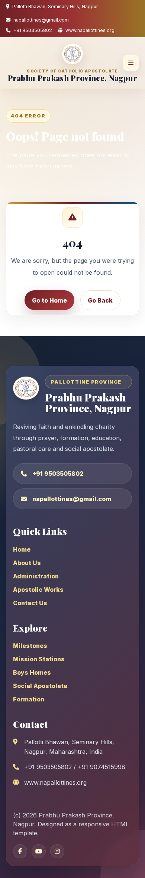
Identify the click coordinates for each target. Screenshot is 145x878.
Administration (36, 576)
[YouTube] (39, 851)
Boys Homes (32, 672)
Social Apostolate (40, 686)
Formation (28, 699)
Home (21, 549)
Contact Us (30, 603)
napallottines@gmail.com (71, 499)
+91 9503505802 (58, 473)
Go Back (100, 300)
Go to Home (49, 300)
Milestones (30, 645)
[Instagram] (57, 851)
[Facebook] (20, 851)
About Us (27, 562)
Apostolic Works (38, 589)
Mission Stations (39, 659)
